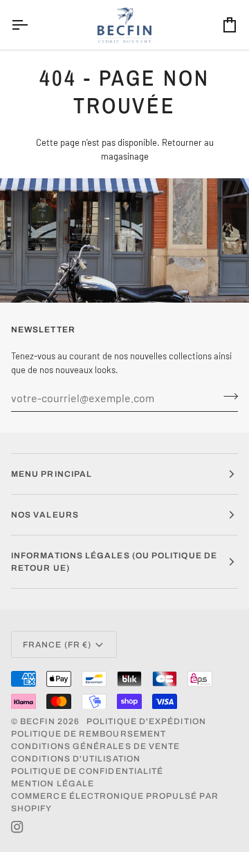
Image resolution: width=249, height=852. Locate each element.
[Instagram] (17, 827)
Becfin (37, 721)
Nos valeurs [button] (45, 515)
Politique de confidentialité (87, 771)
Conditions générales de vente (95, 746)
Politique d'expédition (146, 721)
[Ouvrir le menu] (32, 25)
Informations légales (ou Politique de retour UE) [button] (114, 562)
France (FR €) (57, 645)
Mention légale (52, 783)
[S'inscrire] (226, 396)
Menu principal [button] (51, 474)
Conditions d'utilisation (75, 759)
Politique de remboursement (88, 734)
